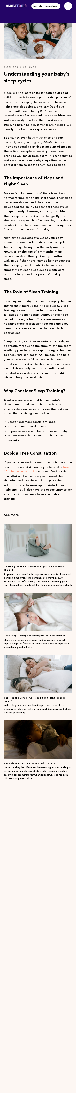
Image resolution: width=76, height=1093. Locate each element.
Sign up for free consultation (45, 6)
